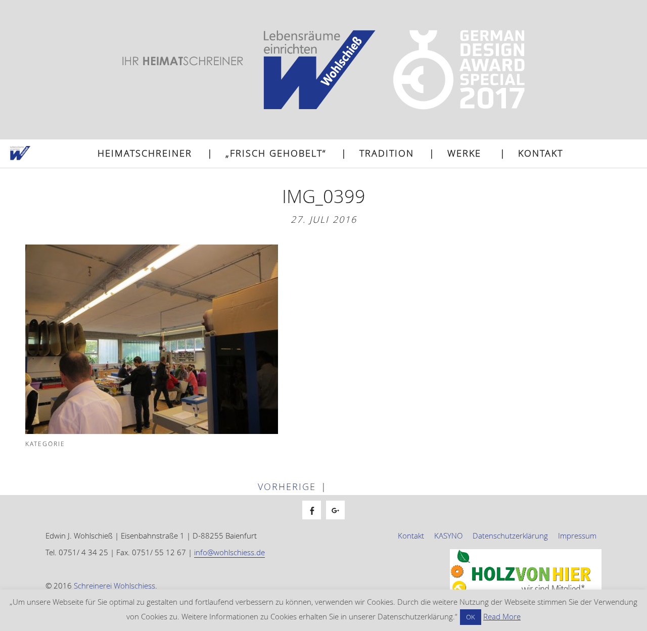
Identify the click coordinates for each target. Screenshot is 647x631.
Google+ (340, 521)
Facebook (316, 521)
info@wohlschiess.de (229, 552)
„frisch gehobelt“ (275, 153)
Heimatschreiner (145, 153)
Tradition (386, 153)
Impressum (577, 535)
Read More (502, 616)
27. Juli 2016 (324, 219)
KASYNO (448, 535)
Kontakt (540, 153)
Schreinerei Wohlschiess (114, 585)
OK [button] (470, 616)
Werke (464, 153)
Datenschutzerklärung (510, 535)
